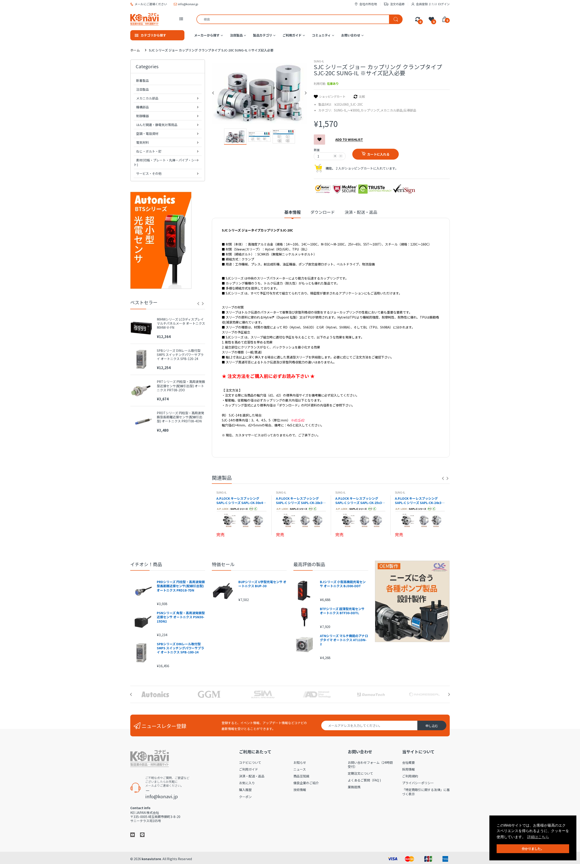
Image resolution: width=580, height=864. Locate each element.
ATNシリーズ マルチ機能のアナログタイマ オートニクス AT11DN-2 (344, 640)
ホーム (135, 50)
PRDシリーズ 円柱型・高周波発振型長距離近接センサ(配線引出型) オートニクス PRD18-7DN (181, 586)
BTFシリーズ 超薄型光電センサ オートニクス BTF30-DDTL (342, 611)
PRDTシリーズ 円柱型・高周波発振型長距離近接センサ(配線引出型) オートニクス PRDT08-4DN (180, 417)
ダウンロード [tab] (322, 212)
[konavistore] (144, 19)
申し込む (431, 725)
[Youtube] (132, 834)
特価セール (223, 564)
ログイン (444, 4)
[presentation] (198, 303)
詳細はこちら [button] (538, 837)
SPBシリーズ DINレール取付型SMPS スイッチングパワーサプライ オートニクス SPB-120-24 (180, 354)
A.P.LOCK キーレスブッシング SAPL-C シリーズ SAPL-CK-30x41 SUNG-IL (240, 500)
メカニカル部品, (392, 110)
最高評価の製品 (309, 564)
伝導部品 (410, 110)
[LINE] (142, 834)
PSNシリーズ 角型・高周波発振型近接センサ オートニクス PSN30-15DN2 (181, 617)
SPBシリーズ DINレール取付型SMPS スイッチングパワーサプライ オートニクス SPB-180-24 (180, 648)
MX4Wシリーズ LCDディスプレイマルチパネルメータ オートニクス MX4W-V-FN (181, 323)
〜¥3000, (354, 110)
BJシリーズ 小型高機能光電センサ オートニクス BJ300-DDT (343, 584)
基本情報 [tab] (292, 212)
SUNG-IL (319, 61)
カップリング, (370, 110)
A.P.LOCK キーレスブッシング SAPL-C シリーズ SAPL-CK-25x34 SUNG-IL (359, 500)
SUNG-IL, (341, 110)
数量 (317, 150)
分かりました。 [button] (533, 848)
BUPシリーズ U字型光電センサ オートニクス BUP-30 (262, 584)
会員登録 (422, 4)
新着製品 (142, 80)
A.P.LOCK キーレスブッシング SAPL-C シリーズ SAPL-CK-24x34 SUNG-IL (419, 500)
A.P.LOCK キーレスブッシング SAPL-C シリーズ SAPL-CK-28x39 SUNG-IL (300, 500)
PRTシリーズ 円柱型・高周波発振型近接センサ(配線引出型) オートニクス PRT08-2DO (181, 386)
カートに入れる (378, 154)
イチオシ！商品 (146, 564)
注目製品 (142, 89)
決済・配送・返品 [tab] (361, 212)
